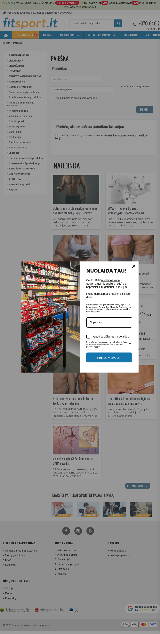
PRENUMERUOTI (109, 357)
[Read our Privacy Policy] (130, 342)
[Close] (134, 266)
